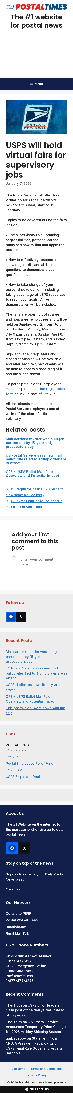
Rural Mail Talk (17, 933)
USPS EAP (14, 770)
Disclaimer (18, 1069)
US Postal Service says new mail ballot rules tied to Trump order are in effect (36, 459)
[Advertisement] (36, 57)
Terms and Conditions (46, 1069)
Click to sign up (18, 889)
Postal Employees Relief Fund (29, 763)
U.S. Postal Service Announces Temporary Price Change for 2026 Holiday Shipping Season (36, 1027)
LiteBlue (12, 757)
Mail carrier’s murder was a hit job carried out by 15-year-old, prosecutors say (35, 443)
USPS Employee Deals (23, 777)
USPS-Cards (16, 750)
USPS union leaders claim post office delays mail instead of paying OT (35, 1010)
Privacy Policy (36, 1075)
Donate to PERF (18, 914)
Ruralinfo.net (16, 927)
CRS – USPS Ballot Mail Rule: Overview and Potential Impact (32, 474)
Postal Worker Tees (22, 920)
